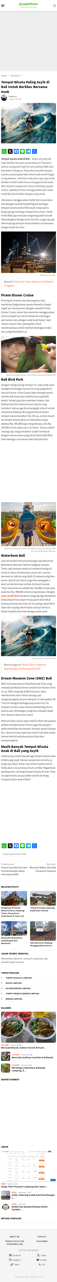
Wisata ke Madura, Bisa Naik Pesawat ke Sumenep (43, 867)
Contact (41, 1236)
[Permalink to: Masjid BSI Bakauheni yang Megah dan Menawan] (14, 928)
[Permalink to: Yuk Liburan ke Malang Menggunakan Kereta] (43, 931)
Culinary (5, 1045)
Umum (3, 1184)
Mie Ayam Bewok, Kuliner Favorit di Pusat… (23, 1047)
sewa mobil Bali (10, 596)
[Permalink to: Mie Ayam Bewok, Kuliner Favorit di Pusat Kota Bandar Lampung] (28, 1027)
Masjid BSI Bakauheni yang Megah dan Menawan (11, 940)
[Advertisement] (28, 41)
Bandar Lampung (14, 999)
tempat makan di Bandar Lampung (22, 993)
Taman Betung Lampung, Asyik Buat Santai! (42, 909)
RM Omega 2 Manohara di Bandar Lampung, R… (28, 1069)
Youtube (43, 1260)
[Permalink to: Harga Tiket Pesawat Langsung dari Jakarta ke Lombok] (28, 1166)
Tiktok (16, 1264)
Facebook (16, 1255)
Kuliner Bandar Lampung (18, 988)
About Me (14, 1236)
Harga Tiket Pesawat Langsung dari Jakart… (24, 1186)
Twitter (43, 1255)
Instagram (16, 1260)
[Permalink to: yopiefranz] (4, 97)
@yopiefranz (28, 4)
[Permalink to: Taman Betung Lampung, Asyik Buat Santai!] (43, 898)
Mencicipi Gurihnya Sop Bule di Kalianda (32, 1057)
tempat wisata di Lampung (19, 978)
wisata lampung (14, 983)
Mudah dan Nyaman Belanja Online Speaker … (30, 1208)
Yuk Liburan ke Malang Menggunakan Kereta (41, 944)
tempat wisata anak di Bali (14, 854)
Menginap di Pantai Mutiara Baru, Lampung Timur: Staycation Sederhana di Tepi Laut (12, 911)
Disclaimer (41, 1241)
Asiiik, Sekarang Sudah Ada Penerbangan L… (33, 1196)
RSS (43, 1264)
